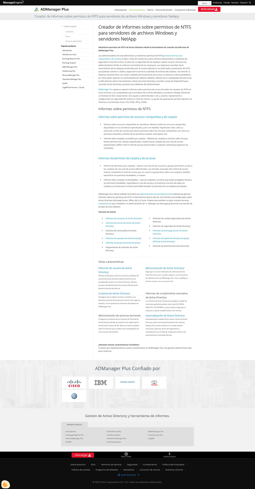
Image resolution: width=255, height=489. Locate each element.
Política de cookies (81, 470)
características (104, 203)
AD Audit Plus (71, 431)
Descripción (121, 9)
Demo (150, 9)
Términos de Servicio (111, 465)
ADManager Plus (105, 89)
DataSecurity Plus (68, 71)
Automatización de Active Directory (165, 315)
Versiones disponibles (74, 41)
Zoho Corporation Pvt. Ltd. (114, 482)
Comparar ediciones (185, 9)
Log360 (151, 438)
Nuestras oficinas (174, 470)
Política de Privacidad (173, 465)
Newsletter (129, 470)
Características (137, 9)
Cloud (81, 87)
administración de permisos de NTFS (156, 194)
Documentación (164, 9)
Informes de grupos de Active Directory (123, 243)
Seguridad (132, 465)
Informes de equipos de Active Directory (123, 238)
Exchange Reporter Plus (71, 59)
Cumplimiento (150, 465)
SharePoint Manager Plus (71, 79)
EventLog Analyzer (69, 63)
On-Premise (73, 87)
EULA (93, 465)
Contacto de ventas (150, 470)
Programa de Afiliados (107, 470)
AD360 (64, 83)
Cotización (69, 32)
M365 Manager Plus (69, 67)
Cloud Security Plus (156, 435)
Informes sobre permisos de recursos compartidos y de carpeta (137, 117)
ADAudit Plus (67, 50)
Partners (235, 3)
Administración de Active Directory (165, 268)
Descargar (208, 9)
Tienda (227, 3)
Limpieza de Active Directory (114, 293)
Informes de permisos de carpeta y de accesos (127, 158)
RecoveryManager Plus (70, 75)
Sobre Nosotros (78, 465)
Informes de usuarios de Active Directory (124, 218)
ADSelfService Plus (69, 54)
